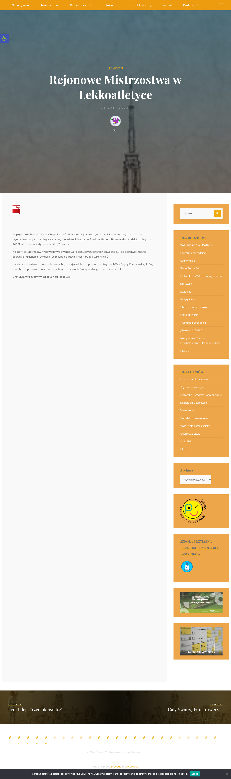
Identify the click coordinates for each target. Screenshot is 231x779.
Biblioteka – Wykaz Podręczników (201, 276)
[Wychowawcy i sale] (135, 737)
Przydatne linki (189, 314)
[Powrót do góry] (217, 765)
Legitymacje (187, 260)
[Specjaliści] (72, 737)
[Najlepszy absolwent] (179, 737)
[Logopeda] (117, 737)
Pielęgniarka (187, 299)
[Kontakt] (36, 744)
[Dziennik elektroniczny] (28, 737)
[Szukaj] (217, 213)
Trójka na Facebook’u (193, 322)
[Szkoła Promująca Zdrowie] (153, 737)
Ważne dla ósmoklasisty (195, 425)
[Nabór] (19, 744)
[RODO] (170, 737)
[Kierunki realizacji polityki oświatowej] (10, 744)
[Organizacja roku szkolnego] (45, 737)
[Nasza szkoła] (19, 737)
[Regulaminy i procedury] (215, 737)
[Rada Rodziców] (144, 737)
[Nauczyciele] (63, 737)
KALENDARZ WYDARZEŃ (196, 245)
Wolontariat (187, 410)
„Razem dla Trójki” (191, 330)
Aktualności (115, 68)
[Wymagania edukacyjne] (206, 737)
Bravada (115, 766)
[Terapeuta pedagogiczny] (108, 737)
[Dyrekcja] (54, 737)
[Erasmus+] (161, 737)
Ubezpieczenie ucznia (193, 307)
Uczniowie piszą (190, 433)
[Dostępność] (45, 744)
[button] (4, 38)
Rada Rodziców (190, 268)
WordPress (131, 766)
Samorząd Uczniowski (193, 402)
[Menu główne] (221, 5)
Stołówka (186, 284)
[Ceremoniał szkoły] (36, 737)
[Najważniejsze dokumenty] (197, 737)
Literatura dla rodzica (193, 253)
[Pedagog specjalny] (126, 737)
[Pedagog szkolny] (81, 737)
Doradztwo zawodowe (194, 418)
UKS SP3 (186, 441)
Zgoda (194, 773)
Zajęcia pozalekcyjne (192, 387)
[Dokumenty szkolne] (188, 737)
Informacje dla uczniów (194, 379)
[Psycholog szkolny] (99, 737)
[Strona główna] (10, 737)
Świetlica (185, 291)
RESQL (184, 350)
